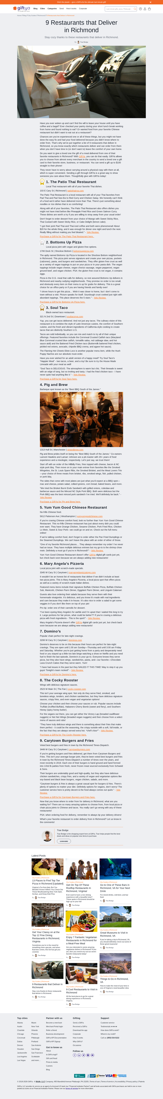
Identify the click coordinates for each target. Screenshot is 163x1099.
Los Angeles (22, 1057)
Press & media (52, 1062)
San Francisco (37, 1053)
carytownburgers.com (79, 749)
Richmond (41, 15)
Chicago (20, 1034)
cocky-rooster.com (77, 689)
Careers (49, 1066)
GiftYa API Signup (53, 1041)
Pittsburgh (35, 1038)
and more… (36, 1060)
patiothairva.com (75, 190)
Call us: (110, 1038)
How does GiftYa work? (110, 1030)
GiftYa (82, 156)
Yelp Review (93, 232)
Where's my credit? (108, 1034)
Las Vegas (21, 1060)
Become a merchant (54, 1023)
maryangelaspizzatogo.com (82, 572)
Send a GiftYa (78, 1023)
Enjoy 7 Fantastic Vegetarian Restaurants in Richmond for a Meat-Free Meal (81, 940)
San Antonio (36, 1045)
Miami (33, 1023)
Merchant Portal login (54, 1026)
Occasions (77, 1045)
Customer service (107, 1023)
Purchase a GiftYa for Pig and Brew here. (60, 501)
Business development (55, 1034)
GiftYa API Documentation (56, 1038)
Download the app (80, 1030)
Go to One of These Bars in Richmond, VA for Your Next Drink (115, 888)
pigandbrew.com (75, 449)
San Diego (35, 1049)
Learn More (64, 841)
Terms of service (107, 1082)
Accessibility (120, 1082)
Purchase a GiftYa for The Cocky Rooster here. (63, 735)
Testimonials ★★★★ (109, 1026)
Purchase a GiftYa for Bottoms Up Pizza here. (62, 302)
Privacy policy (131, 1082)
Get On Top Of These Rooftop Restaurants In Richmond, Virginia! (78, 888)
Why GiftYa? (78, 1041)
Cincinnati (21, 1038)
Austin (19, 1026)
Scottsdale (35, 1057)
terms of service (72, 1088)
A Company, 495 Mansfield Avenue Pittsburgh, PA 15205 (61, 1082)
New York (35, 1026)
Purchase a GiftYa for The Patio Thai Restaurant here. (67, 236)
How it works (71, 9)
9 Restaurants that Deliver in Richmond (60, 15)
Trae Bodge (84, 42)
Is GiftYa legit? (51, 1055)
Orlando (34, 1030)
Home (19, 15)
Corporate (83, 9)
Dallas (19, 1041)
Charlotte (20, 1030)
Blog (35, 9)
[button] (42, 8)
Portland (34, 1041)
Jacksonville (22, 1053)
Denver (20, 1045)
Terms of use (95, 1082)
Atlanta (20, 1023)
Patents (142, 1082)
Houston (20, 1049)
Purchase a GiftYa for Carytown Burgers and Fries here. (67, 797)
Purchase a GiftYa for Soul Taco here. (58, 379)
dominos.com (75, 640)
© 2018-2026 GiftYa (25, 1082)
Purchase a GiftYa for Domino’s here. (58, 674)
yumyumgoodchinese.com (90, 516)
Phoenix (34, 1034)
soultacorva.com (75, 316)
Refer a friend (51, 1030)
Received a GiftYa (80, 1026)
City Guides (32, 15)
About (48, 1051)
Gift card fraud (51, 1058)
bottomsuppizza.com (83, 251)
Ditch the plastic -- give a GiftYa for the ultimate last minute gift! (81, 2)
